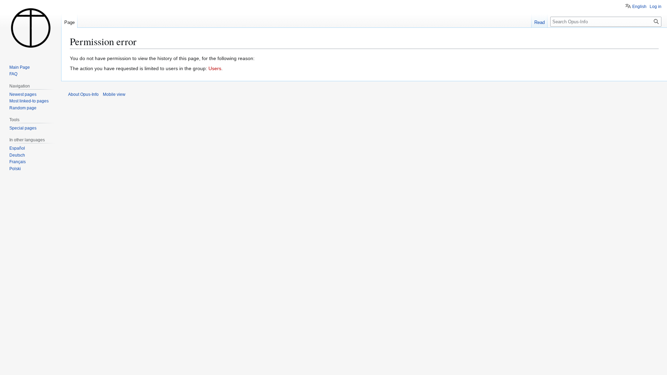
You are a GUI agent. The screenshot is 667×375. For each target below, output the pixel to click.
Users (214, 68)
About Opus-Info (83, 94)
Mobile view (114, 94)
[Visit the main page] (30, 28)
